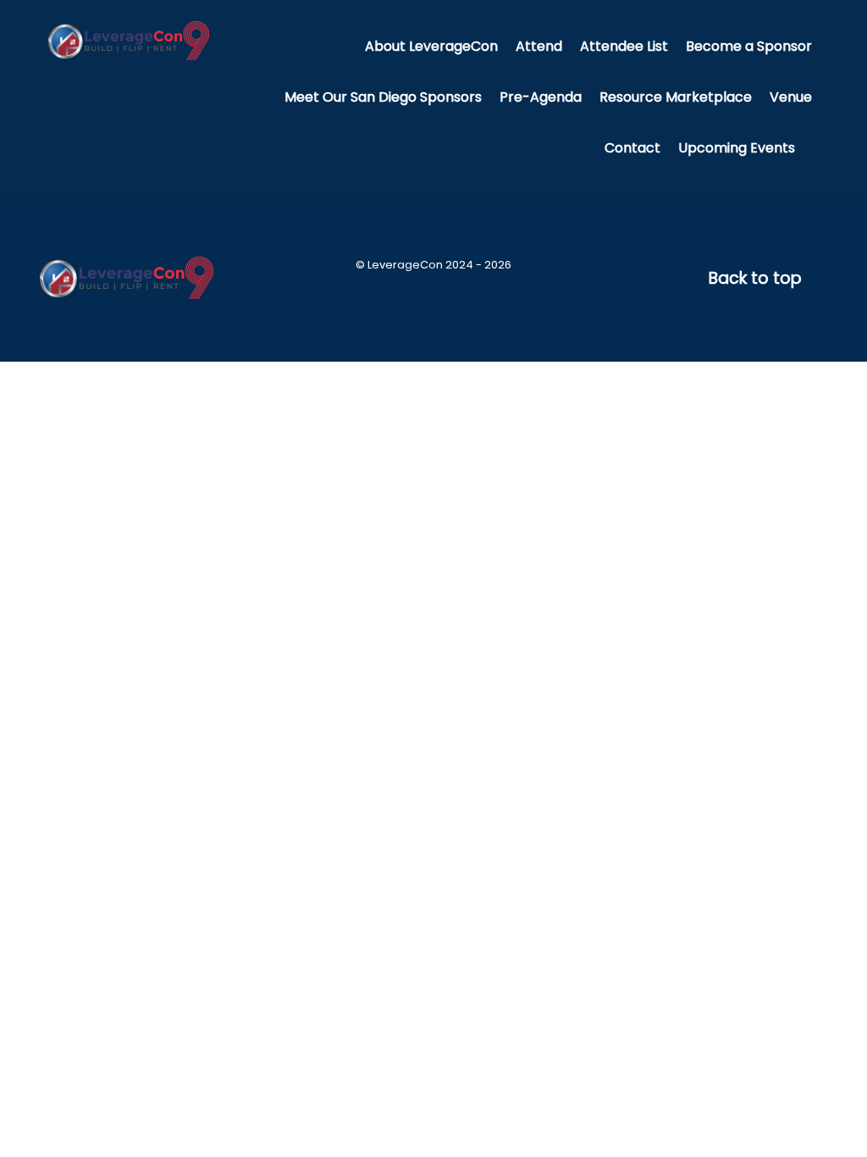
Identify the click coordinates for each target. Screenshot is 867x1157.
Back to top (757, 278)
